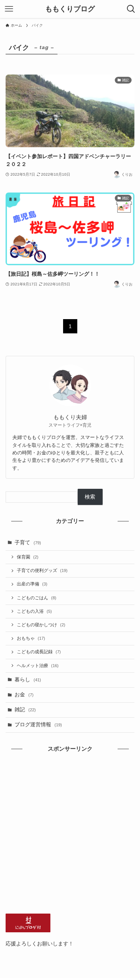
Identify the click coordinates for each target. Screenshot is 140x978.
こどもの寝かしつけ (41, 624)
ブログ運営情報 (38, 724)
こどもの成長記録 (39, 651)
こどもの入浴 (34, 611)
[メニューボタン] (9, 9)
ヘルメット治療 (38, 665)
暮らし (28, 679)
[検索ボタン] (131, 9)
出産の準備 (32, 584)
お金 (24, 694)
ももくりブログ (70, 9)
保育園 (27, 557)
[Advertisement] (70, 833)
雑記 (25, 709)
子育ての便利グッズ (42, 570)
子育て (28, 542)
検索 (90, 497)
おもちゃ (31, 638)
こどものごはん (36, 597)
